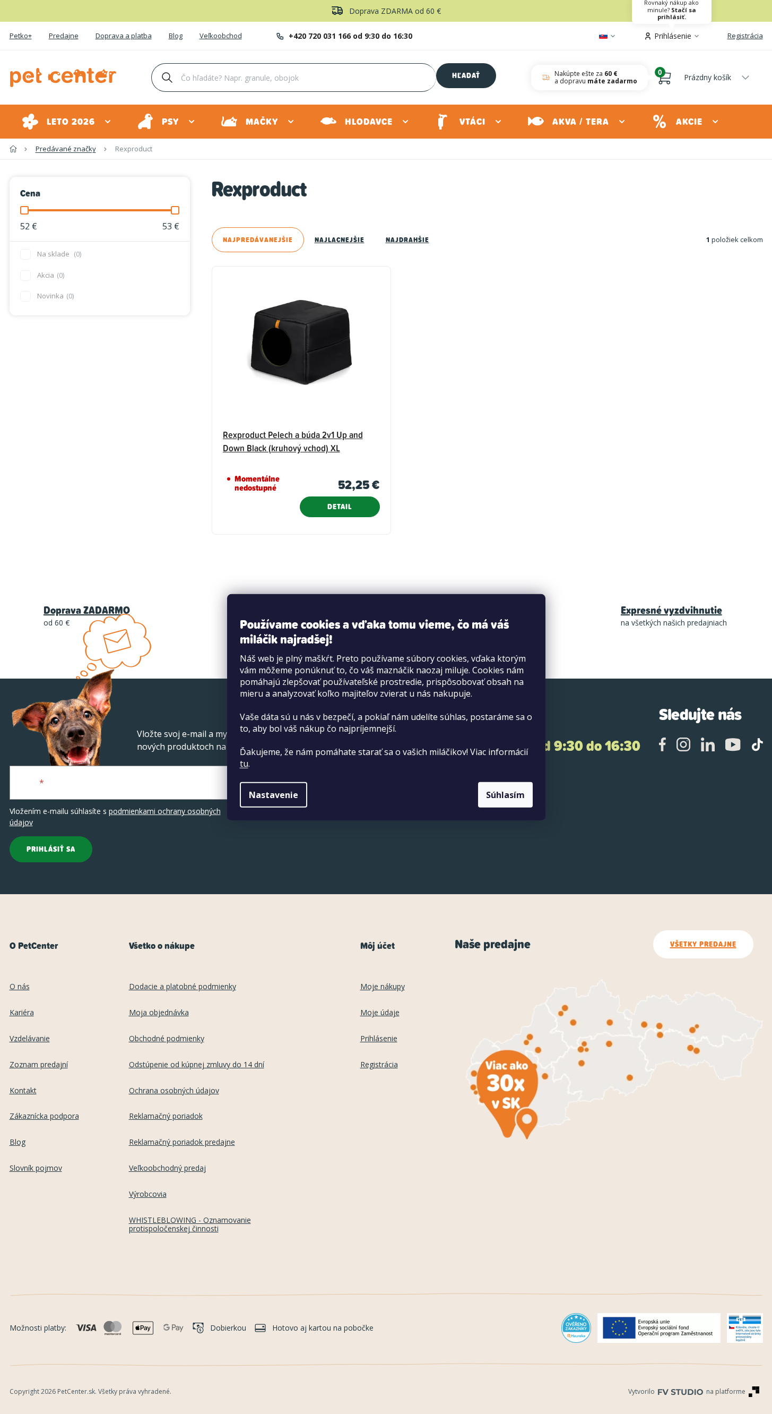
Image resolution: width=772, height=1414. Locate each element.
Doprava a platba (124, 36)
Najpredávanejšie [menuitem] (258, 240)
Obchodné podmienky (166, 1038)
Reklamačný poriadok (166, 1116)
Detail (339, 506)
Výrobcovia (148, 1194)
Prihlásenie (378, 1038)
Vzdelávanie (30, 1038)
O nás (20, 986)
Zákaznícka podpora (44, 1116)
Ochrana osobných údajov (174, 1090)
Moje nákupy (382, 986)
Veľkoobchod (220, 36)
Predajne (64, 36)
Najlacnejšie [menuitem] (340, 240)
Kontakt (23, 1090)
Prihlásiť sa (51, 849)
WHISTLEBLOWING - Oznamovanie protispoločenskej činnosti (190, 1225)
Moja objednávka (159, 1012)
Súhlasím (505, 795)
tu (244, 763)
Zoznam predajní (39, 1064)
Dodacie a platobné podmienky (182, 986)
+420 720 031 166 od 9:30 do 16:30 (350, 36)
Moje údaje (380, 1012)
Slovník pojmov (36, 1168)
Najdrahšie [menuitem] (407, 240)
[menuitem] (67, 122)
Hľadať (466, 75)
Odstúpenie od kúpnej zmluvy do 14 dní (196, 1064)
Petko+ (21, 36)
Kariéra (22, 1012)
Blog (176, 36)
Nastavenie (273, 795)
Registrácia (745, 35)
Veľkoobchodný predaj (167, 1168)
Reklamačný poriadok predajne (182, 1142)
